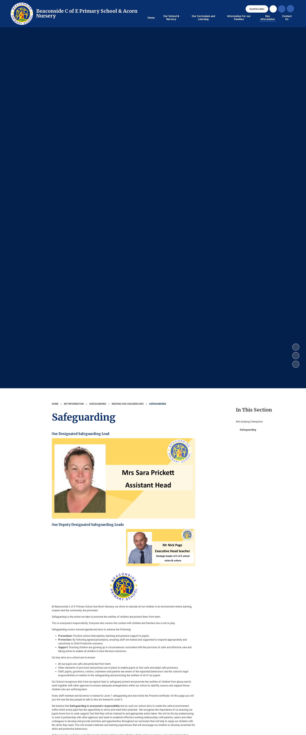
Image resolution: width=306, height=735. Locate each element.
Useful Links (256, 9)
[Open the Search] (281, 9)
